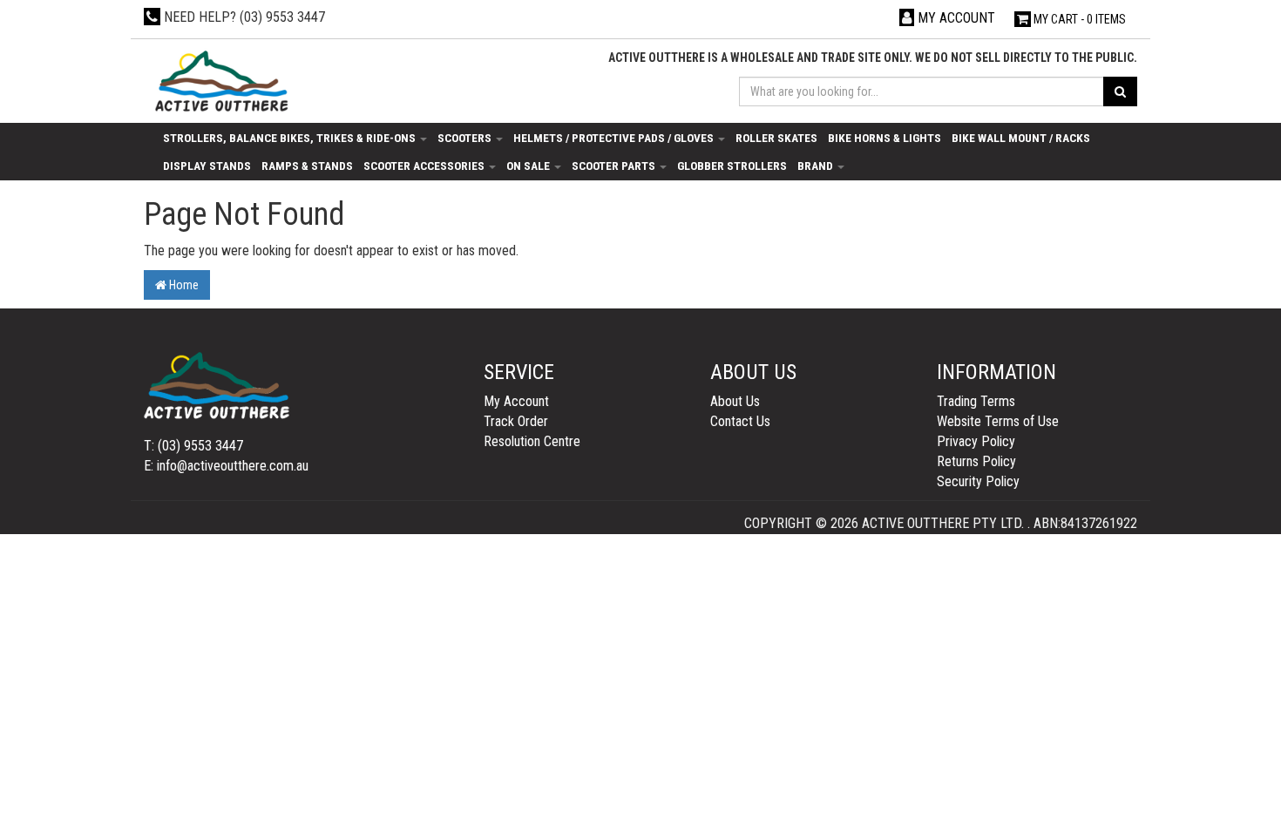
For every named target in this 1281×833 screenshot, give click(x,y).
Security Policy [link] (978, 481)
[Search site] (1120, 91)
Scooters (465, 138)
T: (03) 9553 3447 (193, 445)
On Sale (529, 166)
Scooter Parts (615, 166)
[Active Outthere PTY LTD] (220, 82)
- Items (1080, 19)
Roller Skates (776, 138)
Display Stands (207, 166)
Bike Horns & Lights (884, 138)
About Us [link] (735, 401)
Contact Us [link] (740, 421)
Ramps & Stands (307, 166)
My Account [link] (516, 401)
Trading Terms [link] (976, 401)
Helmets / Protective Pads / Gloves (614, 138)
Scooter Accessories (425, 166)
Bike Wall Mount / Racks (1021, 138)
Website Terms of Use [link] (998, 421)
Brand (816, 166)
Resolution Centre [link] (532, 441)
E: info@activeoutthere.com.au (226, 465)
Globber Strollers (732, 166)
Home (182, 285)
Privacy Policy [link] (976, 441)
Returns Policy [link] (976, 461)
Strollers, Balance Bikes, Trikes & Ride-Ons (290, 138)
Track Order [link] (516, 421)
